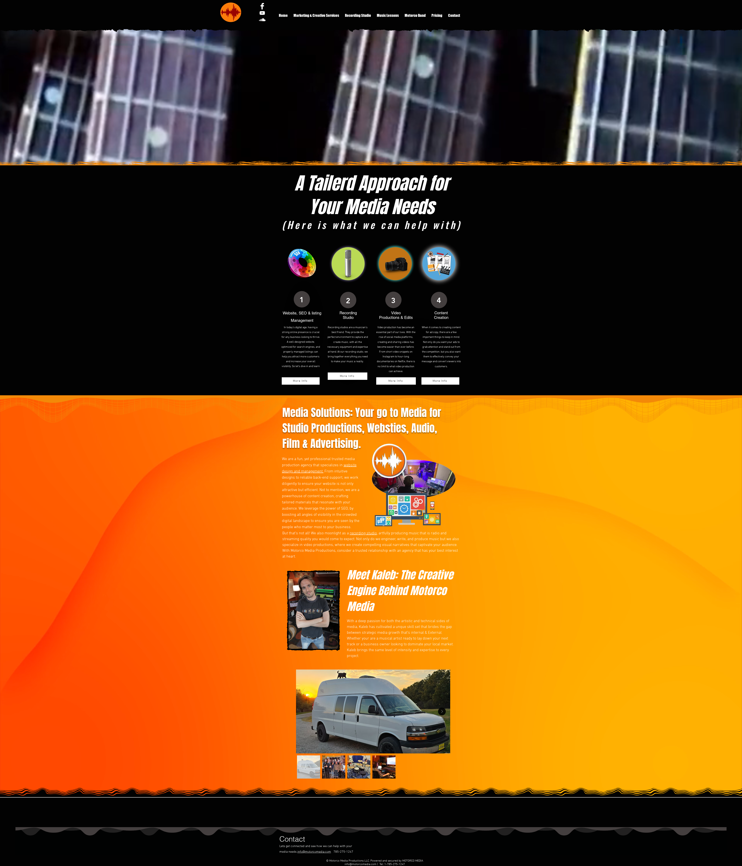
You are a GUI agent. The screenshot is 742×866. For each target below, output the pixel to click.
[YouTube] (262, 13)
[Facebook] (262, 6)
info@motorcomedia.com (314, 852)
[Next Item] (442, 711)
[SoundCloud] (262, 19)
